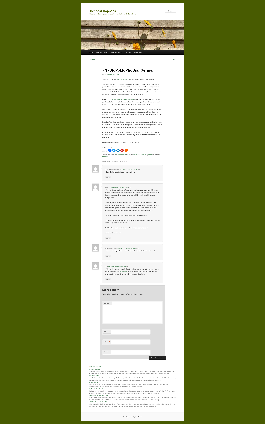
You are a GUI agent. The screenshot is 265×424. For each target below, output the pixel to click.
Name (107, 331)
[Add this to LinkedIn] (118, 150)
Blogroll (128, 52)
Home (91, 52)
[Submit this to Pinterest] (122, 150)
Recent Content (95, 366)
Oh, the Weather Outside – (97, 389)
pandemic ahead (121, 155)
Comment (107, 303)
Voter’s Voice (138, 52)
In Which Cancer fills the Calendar (99, 402)
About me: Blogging (102, 52)
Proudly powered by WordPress (132, 417)
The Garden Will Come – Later (98, 395)
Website (106, 352)
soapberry (123, 271)
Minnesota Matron (123, 79)
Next (174, 59)
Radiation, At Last (94, 376)
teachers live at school (139, 155)
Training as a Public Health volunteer (121, 99)
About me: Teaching (117, 52)
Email (107, 341)
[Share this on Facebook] (109, 150)
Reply (108, 177)
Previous (92, 59)
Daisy (150, 155)
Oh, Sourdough (94, 382)
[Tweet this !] (114, 150)
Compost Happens (102, 11)
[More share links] (126, 150)
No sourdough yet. (95, 369)
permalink (105, 156)
